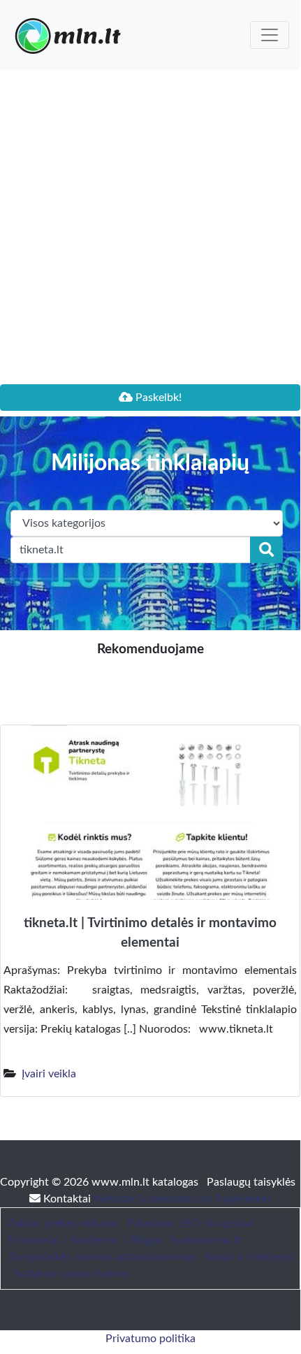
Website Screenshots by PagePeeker (183, 1198)
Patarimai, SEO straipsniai (190, 1223)
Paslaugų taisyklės (251, 1182)
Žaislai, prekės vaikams (63, 1223)
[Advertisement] (150, 227)
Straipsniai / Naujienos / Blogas (84, 1240)
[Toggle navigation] (269, 35)
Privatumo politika (150, 1338)
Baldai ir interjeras (248, 1256)
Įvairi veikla (49, 1073)
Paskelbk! (157, 397)
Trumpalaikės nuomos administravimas (102, 1256)
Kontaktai (67, 1198)
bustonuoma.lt (205, 1240)
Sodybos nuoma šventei (71, 1273)
